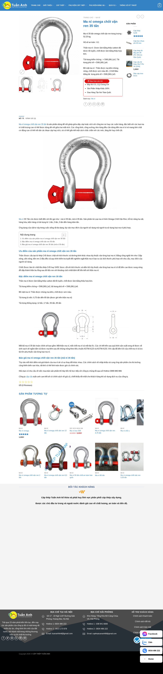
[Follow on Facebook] (3, 638)
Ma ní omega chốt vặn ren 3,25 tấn (130, 476)
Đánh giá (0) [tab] (31, 118)
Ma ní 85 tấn (100, 475)
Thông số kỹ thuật (128, 5)
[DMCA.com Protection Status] (138, 655)
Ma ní (98, 18)
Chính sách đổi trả (142, 621)
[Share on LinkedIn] (103, 104)
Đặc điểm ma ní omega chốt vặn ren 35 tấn (38, 241)
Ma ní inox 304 (75, 431)
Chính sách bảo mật (142, 627)
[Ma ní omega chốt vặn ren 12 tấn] (55, 412)
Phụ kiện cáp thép (77, 5)
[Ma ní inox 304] (81, 412)
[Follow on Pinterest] (12, 638)
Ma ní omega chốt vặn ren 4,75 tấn (105, 432)
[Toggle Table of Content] (62, 235)
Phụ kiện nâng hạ (97, 5)
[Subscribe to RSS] (16, 638)
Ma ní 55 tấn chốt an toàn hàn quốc (81, 476)
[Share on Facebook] (85, 104)
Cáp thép (60, 5)
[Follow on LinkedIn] (21, 638)
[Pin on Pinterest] (98, 104)
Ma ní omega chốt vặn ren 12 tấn (55, 432)
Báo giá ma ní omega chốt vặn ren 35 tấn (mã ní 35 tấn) (43, 244)
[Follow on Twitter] (8, 638)
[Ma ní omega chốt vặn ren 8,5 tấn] (55, 457)
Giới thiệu (47, 5)
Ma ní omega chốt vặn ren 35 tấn (32, 124)
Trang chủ (35, 5)
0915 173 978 (61, 629)
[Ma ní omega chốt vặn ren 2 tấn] (30, 457)
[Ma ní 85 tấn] (106, 457)
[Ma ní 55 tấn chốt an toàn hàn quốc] (81, 457)
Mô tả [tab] (21, 118)
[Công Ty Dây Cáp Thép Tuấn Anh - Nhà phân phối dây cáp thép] (14, 5)
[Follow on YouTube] (25, 638)
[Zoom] (22, 72)
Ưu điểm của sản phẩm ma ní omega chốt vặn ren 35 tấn (43, 238)
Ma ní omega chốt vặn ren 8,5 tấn (55, 476)
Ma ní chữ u (125, 431)
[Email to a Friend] (94, 104)
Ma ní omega (24, 431)
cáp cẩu (29, 377)
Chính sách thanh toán (142, 616)
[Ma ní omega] (30, 412)
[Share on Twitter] (90, 104)
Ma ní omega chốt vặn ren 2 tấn (29, 476)
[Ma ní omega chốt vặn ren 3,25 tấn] (132, 457)
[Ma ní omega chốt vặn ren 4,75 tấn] (106, 412)
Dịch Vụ (112, 5)
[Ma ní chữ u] (132, 412)
